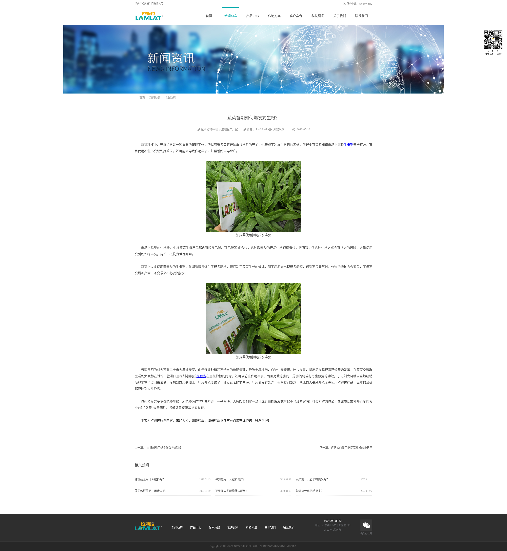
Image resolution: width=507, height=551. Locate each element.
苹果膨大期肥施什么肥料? (231, 490)
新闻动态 (154, 97)
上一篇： (159, 447)
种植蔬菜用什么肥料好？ (150, 479)
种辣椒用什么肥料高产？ (230, 479)
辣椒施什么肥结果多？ (310, 490)
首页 (209, 16)
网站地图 (291, 546)
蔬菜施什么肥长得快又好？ (312, 479)
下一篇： (346, 447)
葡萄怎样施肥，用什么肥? (150, 490)
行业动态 (170, 97)
